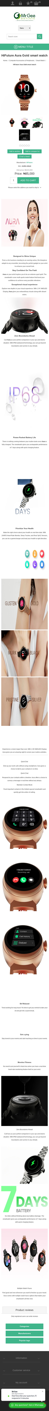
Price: (18, 173)
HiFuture (29, 162)
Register (13, 3)
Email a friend (24, 156)
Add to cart (28, 180)
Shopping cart (36, 3)
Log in (20, 3)
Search (39, 36)
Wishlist (28, 3)
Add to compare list (32, 151)
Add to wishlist (14, 151)
